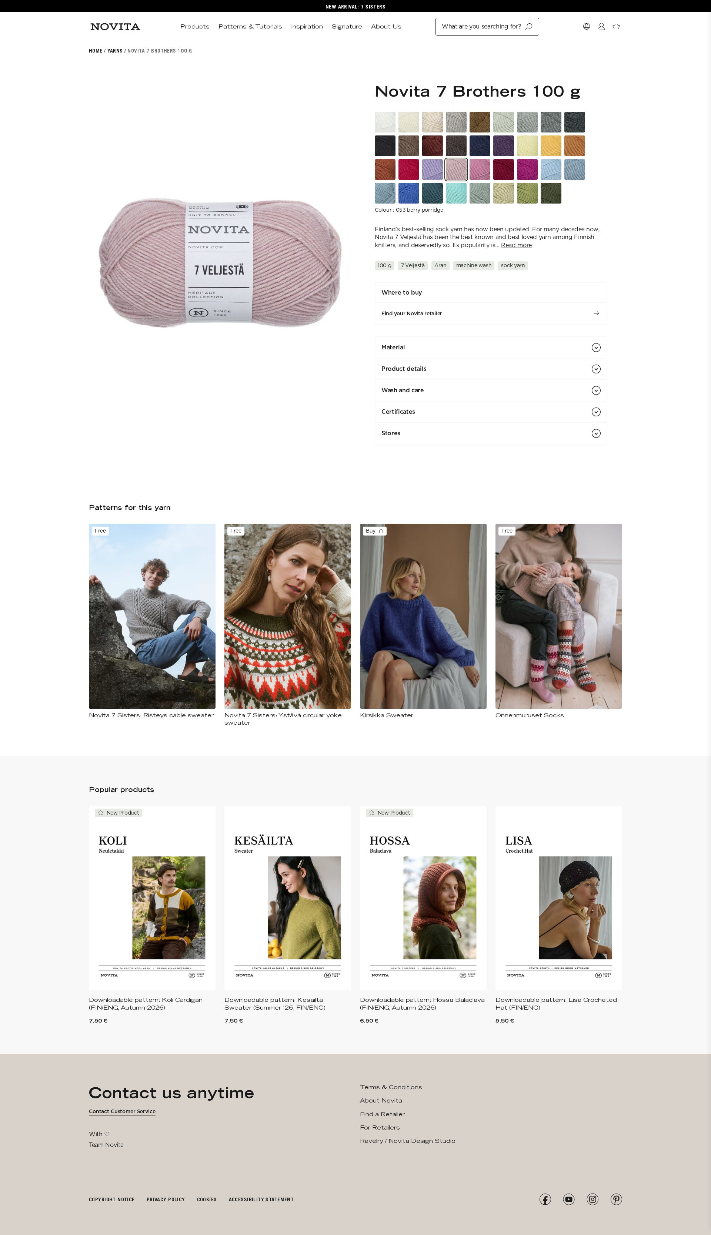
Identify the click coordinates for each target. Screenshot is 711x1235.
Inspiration (307, 26)
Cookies (207, 1199)
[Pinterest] (616, 1199)
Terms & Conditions (391, 1087)
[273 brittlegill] (574, 145)
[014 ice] (574, 169)
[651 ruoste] (432, 145)
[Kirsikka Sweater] (423, 621)
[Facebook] (545, 1199)
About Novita (381, 1100)
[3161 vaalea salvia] (503, 193)
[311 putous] (456, 193)
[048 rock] (551, 122)
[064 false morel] (456, 145)
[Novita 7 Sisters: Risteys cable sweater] (152, 621)
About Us (386, 26)
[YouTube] (569, 1199)
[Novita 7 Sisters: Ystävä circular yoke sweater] (287, 625)
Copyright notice (112, 1199)
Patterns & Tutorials (250, 26)
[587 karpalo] (503, 169)
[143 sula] (385, 193)
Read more (516, 245)
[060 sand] (456, 122)
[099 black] (385, 145)
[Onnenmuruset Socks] (558, 621)
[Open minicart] (616, 27)
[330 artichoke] (527, 193)
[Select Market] (586, 27)
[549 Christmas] (408, 169)
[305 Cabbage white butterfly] (480, 193)
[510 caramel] (480, 169)
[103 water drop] (551, 169)
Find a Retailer (382, 1114)
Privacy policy (166, 1199)
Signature (347, 26)
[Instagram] (592, 1199)
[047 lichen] (503, 122)
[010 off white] (408, 122)
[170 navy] (480, 145)
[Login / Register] (601, 27)
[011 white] (385, 122)
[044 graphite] (574, 122)
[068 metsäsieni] (408, 145)
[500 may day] (527, 169)
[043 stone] (527, 122)
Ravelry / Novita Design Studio (407, 1140)
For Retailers (380, 1127)
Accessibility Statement (261, 1199)
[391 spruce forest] (551, 193)
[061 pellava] (432, 122)
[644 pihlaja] (385, 169)
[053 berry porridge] (456, 169)
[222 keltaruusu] (527, 145)
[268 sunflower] (551, 145)
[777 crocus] (503, 145)
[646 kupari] (480, 122)
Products (195, 26)
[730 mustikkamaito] (432, 169)
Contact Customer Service (122, 1111)
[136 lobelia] (408, 193)
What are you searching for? (481, 26)
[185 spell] (432, 193)
